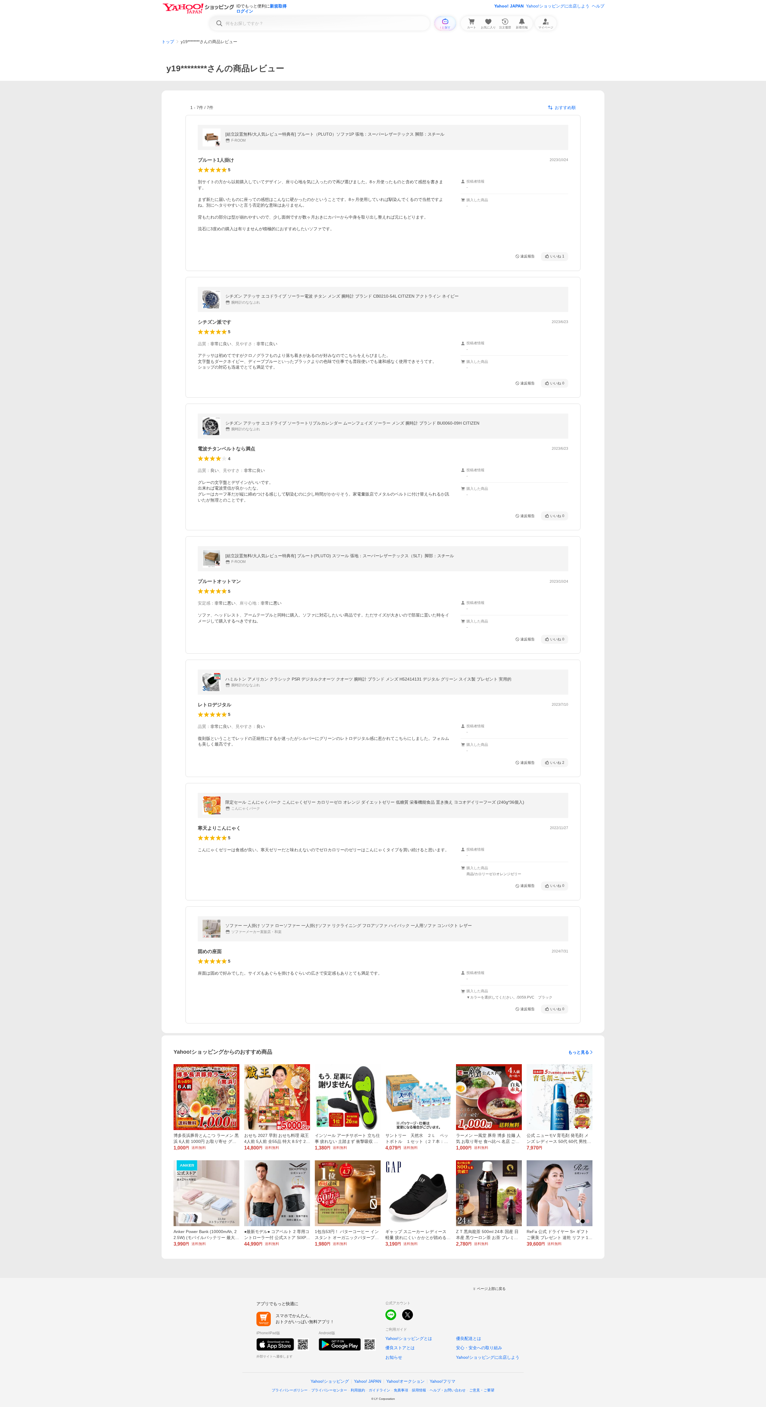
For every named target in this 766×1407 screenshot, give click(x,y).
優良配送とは (468, 1338)
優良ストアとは (400, 1347)
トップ (168, 41)
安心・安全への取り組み (479, 1347)
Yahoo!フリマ (442, 1381)
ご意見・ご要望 (481, 1390)
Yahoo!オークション (405, 1381)
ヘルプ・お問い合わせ (448, 1390)
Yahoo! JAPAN (509, 6)
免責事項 (401, 1390)
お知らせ (393, 1357)
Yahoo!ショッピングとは (408, 1338)
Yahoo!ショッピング (330, 1381)
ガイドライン (379, 1390)
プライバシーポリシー (290, 1390)
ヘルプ (598, 6)
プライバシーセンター (329, 1390)
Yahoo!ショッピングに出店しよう (557, 6)
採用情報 (419, 1390)
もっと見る (578, 1052)
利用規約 (358, 1390)
